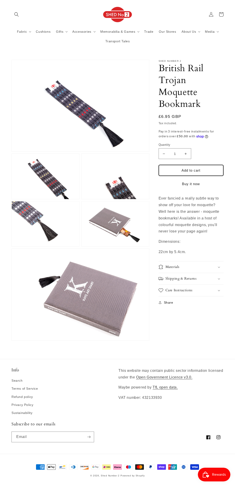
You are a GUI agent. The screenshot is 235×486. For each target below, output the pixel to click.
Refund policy (22, 397)
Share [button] (168, 302)
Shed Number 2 (110, 475)
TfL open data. (165, 387)
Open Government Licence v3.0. (164, 377)
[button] (16, 14)
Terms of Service (24, 388)
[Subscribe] (89, 437)
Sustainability (21, 413)
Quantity (165, 144)
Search (17, 380)
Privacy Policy (22, 405)
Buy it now (191, 184)
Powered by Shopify (132, 475)
